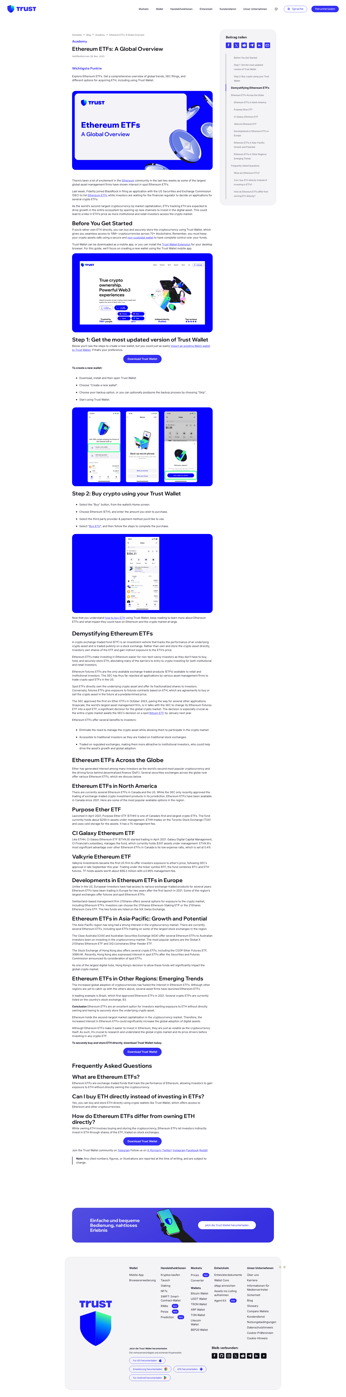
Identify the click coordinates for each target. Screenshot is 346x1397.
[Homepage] (21, 9)
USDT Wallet (199, 1299)
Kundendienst (256, 1316)
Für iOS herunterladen (145, 1360)
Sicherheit (253, 1295)
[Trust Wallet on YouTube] (264, 1356)
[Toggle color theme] (276, 9)
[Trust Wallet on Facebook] (214, 1356)
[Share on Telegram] (252, 45)
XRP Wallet (198, 1309)
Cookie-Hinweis (257, 1338)
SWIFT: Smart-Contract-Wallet (171, 1298)
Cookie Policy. (45, 1379)
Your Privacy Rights (264, 1371)
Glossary (252, 1306)
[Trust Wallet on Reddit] (242, 1356)
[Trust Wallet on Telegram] (249, 1356)
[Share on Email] (267, 45)
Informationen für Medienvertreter (258, 1287)
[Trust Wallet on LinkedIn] (257, 1356)
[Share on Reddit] (244, 45)
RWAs (169, 1306)
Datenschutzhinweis (260, 1327)
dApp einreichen (224, 1285)
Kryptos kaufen (170, 1275)
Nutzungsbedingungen (261, 1322)
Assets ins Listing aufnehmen (225, 1293)
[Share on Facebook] (228, 45)
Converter (197, 1280)
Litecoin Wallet (196, 1322)
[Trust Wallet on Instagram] (228, 1356)
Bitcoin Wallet (199, 1293)
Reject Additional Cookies (264, 1380)
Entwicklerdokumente (228, 1275)
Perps (169, 1311)
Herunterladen (325, 9)
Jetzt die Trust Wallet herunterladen (227, 1225)
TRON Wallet (199, 1304)
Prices (199, 1275)
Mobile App (136, 1275)
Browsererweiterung (142, 1280)
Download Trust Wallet (142, 359)
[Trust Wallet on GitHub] (221, 1356)
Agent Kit (224, 1300)
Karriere (252, 1280)
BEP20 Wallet (199, 1329)
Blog (250, 1300)
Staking (165, 1285)
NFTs (164, 1291)
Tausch (165, 1280)
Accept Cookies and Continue (264, 1389)
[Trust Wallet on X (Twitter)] (235, 1356)
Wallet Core (221, 1280)
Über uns (253, 1275)
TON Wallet (198, 1315)
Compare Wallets (258, 1311)
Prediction (172, 1317)
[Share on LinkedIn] (259, 45)
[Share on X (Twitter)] (236, 45)
